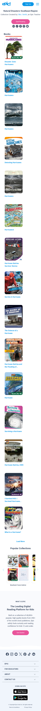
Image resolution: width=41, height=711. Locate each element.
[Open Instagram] (11, 654)
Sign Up (28, 4)
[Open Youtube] (16, 654)
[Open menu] (37, 4)
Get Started (20, 633)
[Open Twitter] (20, 654)
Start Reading (20, 22)
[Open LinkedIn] (33, 654)
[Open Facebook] (7, 654)
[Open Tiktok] (29, 654)
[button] (18, 568)
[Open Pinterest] (24, 654)
